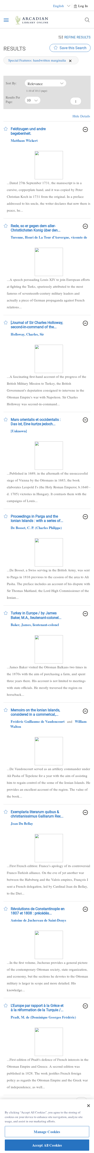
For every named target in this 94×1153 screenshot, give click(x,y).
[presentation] (48, 165)
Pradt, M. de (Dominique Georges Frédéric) (43, 1017)
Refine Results (77, 37)
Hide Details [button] (81, 116)
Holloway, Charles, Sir (27, 334)
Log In (83, 5)
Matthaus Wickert (24, 140)
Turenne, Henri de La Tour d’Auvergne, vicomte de (49, 237)
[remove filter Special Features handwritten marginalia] (70, 60)
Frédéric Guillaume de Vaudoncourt (38, 721)
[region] (47, 1126)
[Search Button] (87, 20)
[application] (70, 61)
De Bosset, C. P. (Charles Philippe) (36, 527)
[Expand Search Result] (85, 129)
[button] (5, 128)
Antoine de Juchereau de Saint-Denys (38, 920)
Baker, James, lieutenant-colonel (35, 624)
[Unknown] (19, 430)
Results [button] (13, 49)
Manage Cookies (47, 1131)
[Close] (89, 1106)
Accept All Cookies (47, 1145)
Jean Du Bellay (22, 823)
